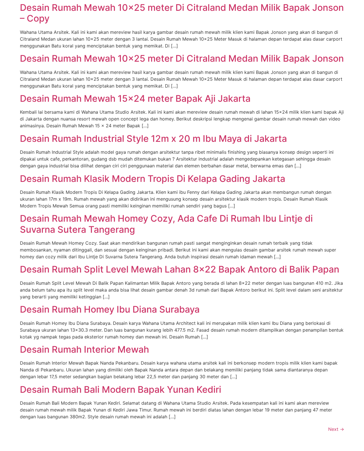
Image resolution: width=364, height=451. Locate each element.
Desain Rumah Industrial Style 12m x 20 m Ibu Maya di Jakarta (153, 138)
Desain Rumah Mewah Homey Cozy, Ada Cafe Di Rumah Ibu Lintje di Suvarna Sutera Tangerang (166, 224)
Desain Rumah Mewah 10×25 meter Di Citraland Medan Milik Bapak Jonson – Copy (182, 13)
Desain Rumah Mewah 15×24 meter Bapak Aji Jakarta (135, 98)
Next (336, 429)
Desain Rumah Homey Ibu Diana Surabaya (110, 309)
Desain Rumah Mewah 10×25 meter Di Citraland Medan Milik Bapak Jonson (182, 58)
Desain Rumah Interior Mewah (84, 349)
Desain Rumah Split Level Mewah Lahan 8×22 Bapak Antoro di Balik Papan (179, 269)
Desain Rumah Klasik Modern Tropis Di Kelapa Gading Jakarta (152, 178)
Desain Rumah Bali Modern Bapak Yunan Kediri (120, 389)
